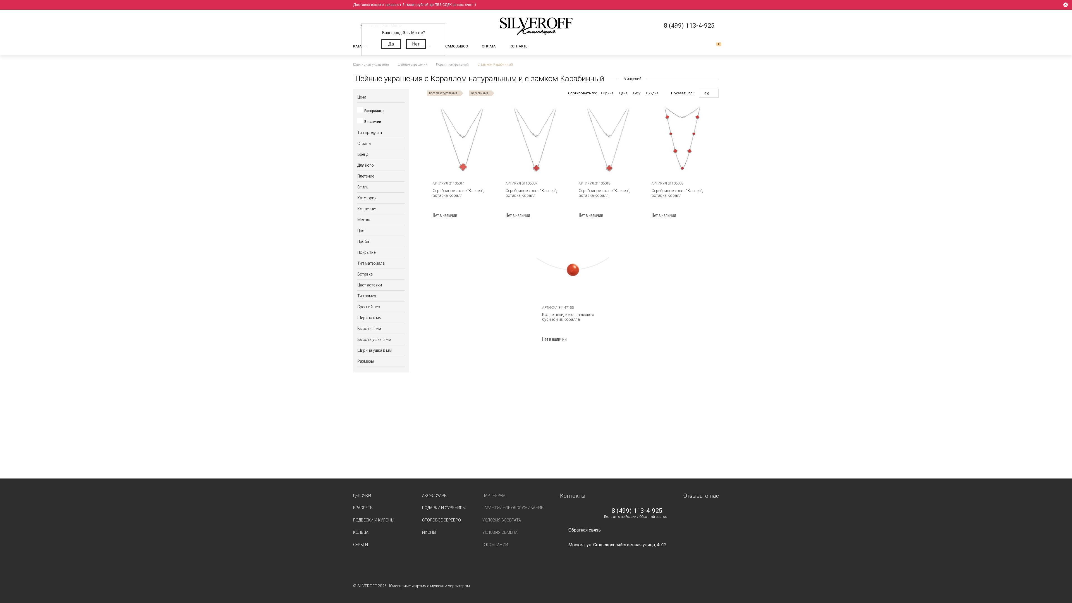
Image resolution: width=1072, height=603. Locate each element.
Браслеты (363, 508)
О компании (495, 544)
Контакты (519, 46)
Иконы (429, 532)
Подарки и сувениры (444, 508)
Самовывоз (456, 46)
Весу (636, 93)
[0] (714, 46)
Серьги (360, 544)
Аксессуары (434, 495)
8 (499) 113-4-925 (637, 511)
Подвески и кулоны (373, 520)
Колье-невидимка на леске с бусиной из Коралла (568, 317)
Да (391, 44)
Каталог (361, 46)
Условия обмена (500, 532)
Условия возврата (501, 520)
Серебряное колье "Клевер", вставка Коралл (458, 193)
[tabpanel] (573, 266)
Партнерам (494, 495)
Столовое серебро (441, 520)
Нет (416, 44)
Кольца (360, 532)
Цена (623, 93)
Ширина (607, 93)
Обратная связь (584, 530)
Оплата (489, 46)
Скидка (652, 93)
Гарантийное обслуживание (512, 508)
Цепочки (362, 495)
